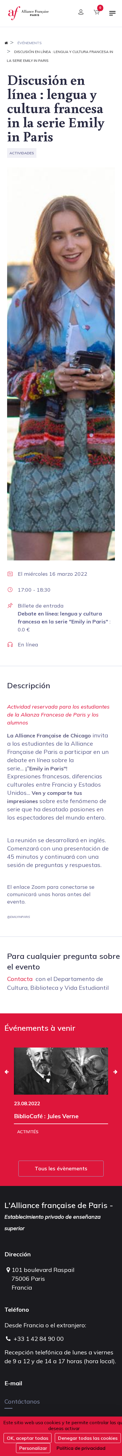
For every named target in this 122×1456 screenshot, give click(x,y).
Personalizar (33, 1448)
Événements (29, 43)
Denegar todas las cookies (88, 1438)
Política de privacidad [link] (81, 1448)
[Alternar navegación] (112, 15)
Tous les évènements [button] (61, 1168)
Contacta (20, 978)
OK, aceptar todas (27, 1438)
